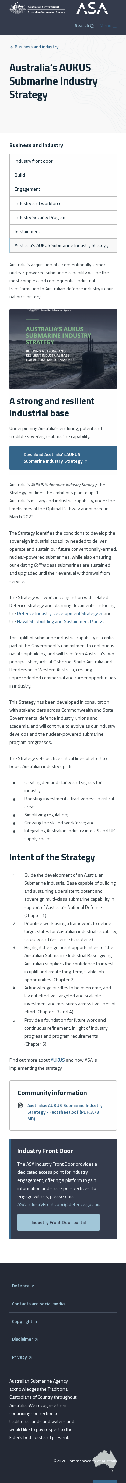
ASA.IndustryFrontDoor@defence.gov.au (58, 1204)
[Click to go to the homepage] (58, 8)
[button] (63, 458)
